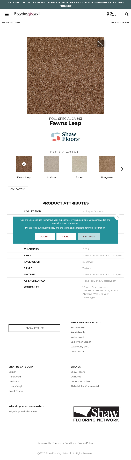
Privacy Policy (85, 443)
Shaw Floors (78, 371)
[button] (126, 14)
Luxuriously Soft (80, 346)
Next (122, 163)
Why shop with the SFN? (23, 411)
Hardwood (15, 376)
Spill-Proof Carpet (81, 341)
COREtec (76, 376)
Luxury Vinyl (15, 386)
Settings (89, 236)
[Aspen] (79, 164)
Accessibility (44, 443)
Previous (8, 163)
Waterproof (77, 337)
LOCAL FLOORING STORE (48, 2)
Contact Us (18, 189)
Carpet (12, 371)
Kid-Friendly (77, 327)
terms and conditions (74, 227)
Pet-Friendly (78, 332)
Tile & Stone (16, 391)
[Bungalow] (107, 164)
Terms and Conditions (64, 443)
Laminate (14, 381)
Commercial (77, 351)
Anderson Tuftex (80, 381)
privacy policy (48, 227)
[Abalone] (52, 164)
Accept (45, 236)
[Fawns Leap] (24, 164)
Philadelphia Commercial (85, 386)
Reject (66, 236)
